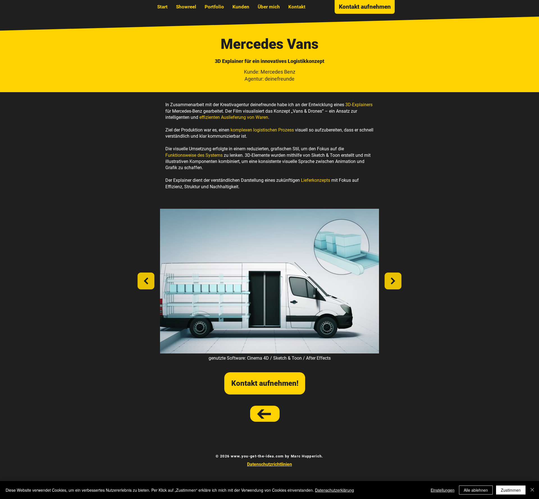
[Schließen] (532, 490)
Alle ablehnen (476, 490)
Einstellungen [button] (443, 490)
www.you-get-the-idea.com (257, 456)
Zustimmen (511, 490)
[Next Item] (393, 281)
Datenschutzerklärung (334, 490)
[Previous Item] (146, 281)
